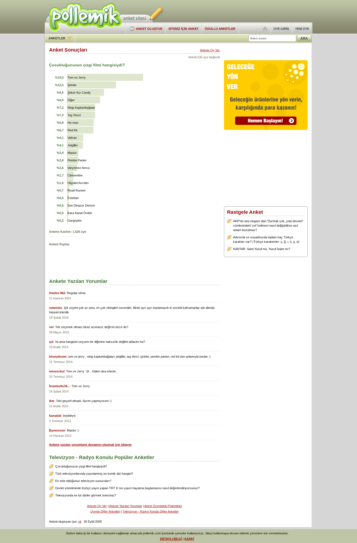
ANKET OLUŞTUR (149, 28)
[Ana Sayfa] (264, 29)
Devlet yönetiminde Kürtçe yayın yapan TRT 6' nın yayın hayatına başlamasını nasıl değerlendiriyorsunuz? (127, 488)
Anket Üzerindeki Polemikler (163, 506)
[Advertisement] (247, 11)
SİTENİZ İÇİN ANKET (183, 28)
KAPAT (189, 538)
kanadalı (55, 415)
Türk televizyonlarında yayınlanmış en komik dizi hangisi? (94, 473)
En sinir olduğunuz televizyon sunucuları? (83, 481)
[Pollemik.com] (83, 32)
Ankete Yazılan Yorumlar (125, 506)
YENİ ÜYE (302, 28)
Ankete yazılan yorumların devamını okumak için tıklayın (90, 444)
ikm (51, 401)
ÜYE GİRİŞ (281, 28)
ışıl (51, 341)
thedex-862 (57, 293)
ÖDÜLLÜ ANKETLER (220, 28)
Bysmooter (57, 430)
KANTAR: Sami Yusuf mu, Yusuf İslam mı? (261, 249)
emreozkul (56, 371)
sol (51, 327)
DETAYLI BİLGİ (171, 538)
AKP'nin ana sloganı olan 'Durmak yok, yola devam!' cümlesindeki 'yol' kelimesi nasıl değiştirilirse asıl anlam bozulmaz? (268, 225)
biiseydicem (58, 356)
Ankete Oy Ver (210, 50)
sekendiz (55, 307)
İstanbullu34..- (59, 386)
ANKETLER (57, 38)
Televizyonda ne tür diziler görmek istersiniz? (85, 495)
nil (79, 521)
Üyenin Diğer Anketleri (105, 511)
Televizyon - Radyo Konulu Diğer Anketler (151, 511)
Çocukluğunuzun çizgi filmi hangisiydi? (81, 466)
